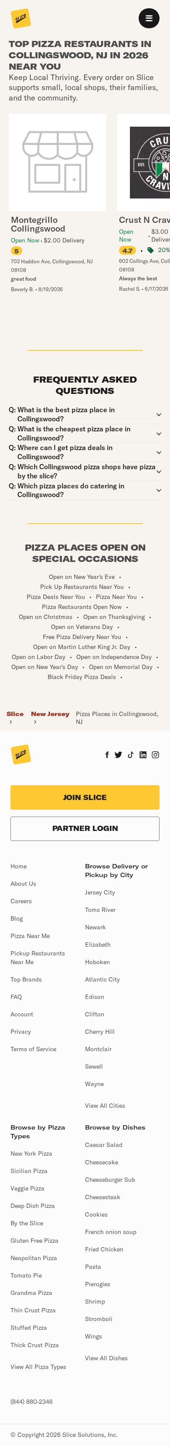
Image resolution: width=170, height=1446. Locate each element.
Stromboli (98, 1319)
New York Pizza (31, 1153)
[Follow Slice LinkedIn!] (143, 755)
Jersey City (100, 892)
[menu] (149, 18)
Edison (94, 997)
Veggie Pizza (27, 1188)
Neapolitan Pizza (33, 1258)
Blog (16, 918)
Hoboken (97, 962)
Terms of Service (33, 1049)
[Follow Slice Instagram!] (156, 755)
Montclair (98, 1049)
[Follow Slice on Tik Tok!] (131, 755)
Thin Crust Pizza (33, 1310)
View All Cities (105, 1106)
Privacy (20, 1032)
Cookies (96, 1214)
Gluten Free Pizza (34, 1240)
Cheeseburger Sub (110, 1180)
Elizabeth (98, 944)
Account (21, 1014)
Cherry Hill (100, 1032)
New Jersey (50, 714)
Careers (21, 901)
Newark (95, 927)
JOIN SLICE (85, 797)
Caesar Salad (103, 1145)
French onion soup (110, 1232)
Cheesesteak (102, 1197)
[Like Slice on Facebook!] (107, 755)
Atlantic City (102, 979)
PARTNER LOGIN (85, 828)
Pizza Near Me (30, 936)
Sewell (94, 1066)
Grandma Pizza (31, 1293)
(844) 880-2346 (31, 1402)
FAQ (16, 997)
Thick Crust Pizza (34, 1345)
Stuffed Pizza (28, 1328)
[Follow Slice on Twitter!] (118, 755)
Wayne (94, 1084)
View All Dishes (106, 1358)
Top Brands (26, 979)
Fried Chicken (104, 1249)
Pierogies (97, 1284)
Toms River (100, 910)
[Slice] (20, 19)
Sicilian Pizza (29, 1171)
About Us (23, 884)
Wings (93, 1336)
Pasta (93, 1267)
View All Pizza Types (38, 1367)
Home (18, 866)
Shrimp (95, 1301)
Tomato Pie (26, 1275)
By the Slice (26, 1223)
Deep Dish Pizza (32, 1206)
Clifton (94, 1014)
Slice (15, 714)
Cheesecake (101, 1162)
